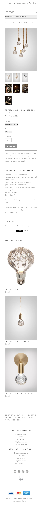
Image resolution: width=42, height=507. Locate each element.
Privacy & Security (27, 417)
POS (28, 498)
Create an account (21, 3)
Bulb (6, 129)
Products (13, 23)
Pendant (7, 121)
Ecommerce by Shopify (19, 501)
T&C (15, 417)
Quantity (8, 136)
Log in (11, 3)
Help (24, 415)
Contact (9, 415)
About (17, 415)
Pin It (26, 231)
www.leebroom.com (14, 420)
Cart (34, 3)
